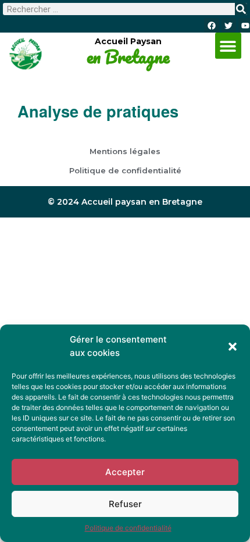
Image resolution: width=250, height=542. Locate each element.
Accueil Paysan (128, 41)
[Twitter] (229, 25)
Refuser (125, 503)
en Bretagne (128, 57)
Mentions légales (125, 151)
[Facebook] (211, 25)
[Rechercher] (241, 9)
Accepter (125, 471)
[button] (232, 346)
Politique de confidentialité (128, 527)
